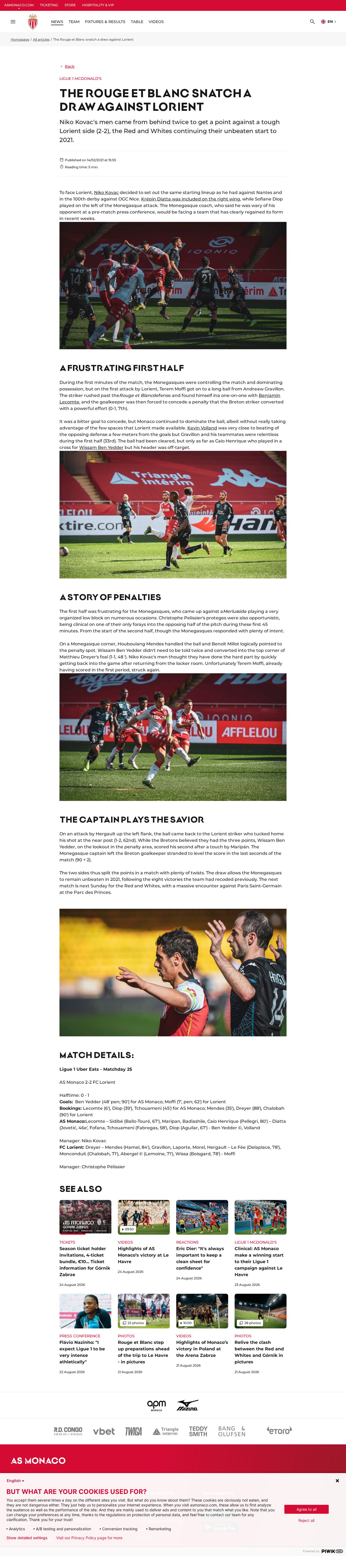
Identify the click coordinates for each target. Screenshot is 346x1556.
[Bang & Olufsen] (231, 1431)
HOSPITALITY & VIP (98, 5)
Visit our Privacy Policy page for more (89, 1538)
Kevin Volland (202, 428)
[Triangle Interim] (165, 1431)
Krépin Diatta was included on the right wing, (191, 199)
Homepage (20, 39)
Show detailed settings (27, 1538)
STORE (70, 5)
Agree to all (307, 1509)
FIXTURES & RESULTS (105, 21)
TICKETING (49, 5)
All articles (41, 39)
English (14, 1480)
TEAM (74, 21)
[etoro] (279, 1431)
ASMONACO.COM (19, 5)
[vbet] (104, 1431)
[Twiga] (133, 1431)
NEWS (57, 21)
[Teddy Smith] (198, 1431)
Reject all (306, 1520)
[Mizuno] (188, 1405)
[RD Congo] (68, 1431)
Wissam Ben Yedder (101, 447)
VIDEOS (156, 21)
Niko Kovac (106, 192)
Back (70, 66)
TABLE (137, 21)
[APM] (156, 1405)
